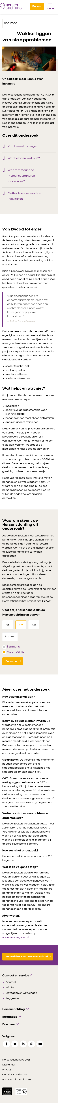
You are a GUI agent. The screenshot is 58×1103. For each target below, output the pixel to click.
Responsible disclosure (16, 1079)
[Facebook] (6, 1043)
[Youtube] (39, 1043)
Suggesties (12, 998)
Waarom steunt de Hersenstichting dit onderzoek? (21, 176)
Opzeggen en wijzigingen (21, 993)
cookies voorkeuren (15, 1074)
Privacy (6, 1069)
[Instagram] (31, 1043)
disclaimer (8, 1064)
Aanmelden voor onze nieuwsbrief (26, 956)
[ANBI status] (7, 1091)
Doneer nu (11, 661)
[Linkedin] (23, 1043)
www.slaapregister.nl (15, 937)
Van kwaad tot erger (22, 146)
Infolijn (10, 987)
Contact (11, 982)
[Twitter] (14, 1043)
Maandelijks (15, 651)
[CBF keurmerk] (21, 1091)
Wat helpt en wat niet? (24, 158)
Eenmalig (13, 646)
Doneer (36, 6)
